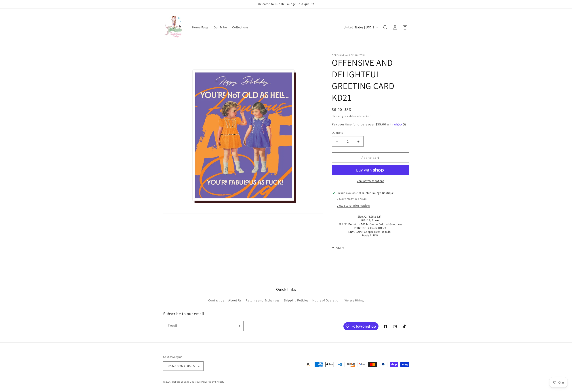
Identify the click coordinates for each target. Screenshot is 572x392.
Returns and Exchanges (263, 300)
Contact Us (216, 300)
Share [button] (340, 248)
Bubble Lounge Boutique (186, 381)
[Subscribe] (238, 326)
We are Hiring (354, 300)
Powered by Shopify (212, 381)
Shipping (337, 116)
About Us (235, 300)
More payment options (370, 180)
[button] (385, 27)
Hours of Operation (326, 300)
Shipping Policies (296, 300)
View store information (353, 205)
